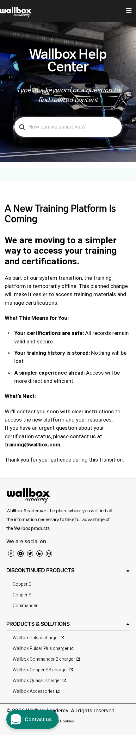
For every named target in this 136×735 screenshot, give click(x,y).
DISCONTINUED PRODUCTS (40, 570)
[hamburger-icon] (129, 11)
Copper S (22, 595)
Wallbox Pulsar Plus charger (41, 648)
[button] (68, 570)
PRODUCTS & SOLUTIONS (38, 623)
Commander (25, 605)
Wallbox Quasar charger (37, 680)
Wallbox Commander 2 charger (44, 659)
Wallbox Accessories (34, 691)
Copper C (22, 584)
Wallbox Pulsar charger (36, 638)
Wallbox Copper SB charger (40, 670)
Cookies (67, 721)
